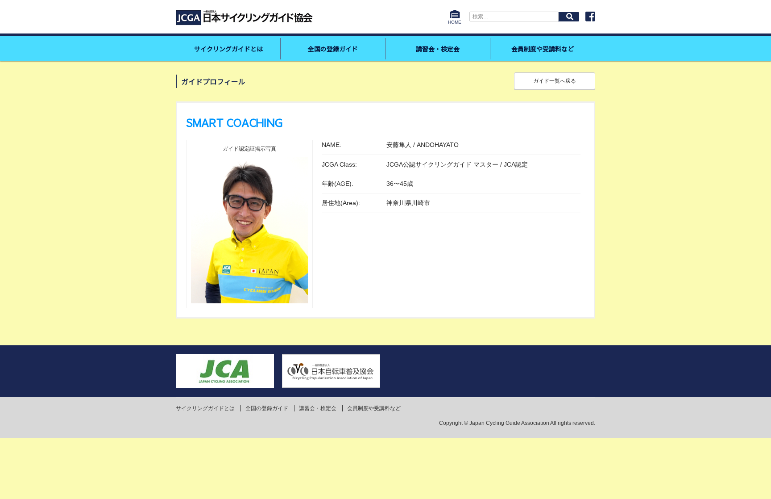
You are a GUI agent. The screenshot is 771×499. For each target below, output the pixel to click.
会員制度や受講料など (542, 48)
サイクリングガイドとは (228, 48)
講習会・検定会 (438, 48)
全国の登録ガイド (333, 48)
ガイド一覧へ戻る (554, 81)
